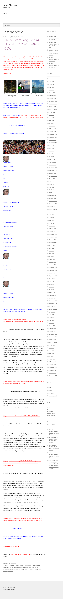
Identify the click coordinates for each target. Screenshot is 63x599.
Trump (36, 569)
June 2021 (51, 251)
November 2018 (53, 337)
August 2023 (52, 178)
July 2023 (51, 181)
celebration (13, 565)
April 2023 (51, 190)
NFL (32, 567)
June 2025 (51, 117)
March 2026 (52, 92)
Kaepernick (6, 567)
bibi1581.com (10, 5)
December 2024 (53, 134)
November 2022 (53, 204)
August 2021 (52, 245)
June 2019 (51, 317)
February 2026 (52, 95)
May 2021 (51, 253)
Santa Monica (16, 569)
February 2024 (52, 162)
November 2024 (53, 137)
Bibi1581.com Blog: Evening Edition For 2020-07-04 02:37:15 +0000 (23, 44)
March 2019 (52, 326)
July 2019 (51, 314)
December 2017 (53, 367)
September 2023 (53, 176)
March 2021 (52, 259)
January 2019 (52, 331)
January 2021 (52, 265)
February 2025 (52, 129)
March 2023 (52, 192)
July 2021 (51, 248)
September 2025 (53, 109)
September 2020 (53, 276)
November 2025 (53, 104)
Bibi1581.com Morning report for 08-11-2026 (54, 59)
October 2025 (52, 106)
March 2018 (52, 359)
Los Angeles (15, 567)
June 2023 (51, 184)
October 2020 (52, 273)
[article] (24, 236)
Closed (18, 565)
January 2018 (52, 364)
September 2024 (53, 142)
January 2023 (52, 198)
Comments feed (51, 413)
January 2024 (52, 165)
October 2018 (52, 339)
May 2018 (51, 353)
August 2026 (52, 79)
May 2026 (51, 87)
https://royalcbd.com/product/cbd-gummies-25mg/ (54, 462)
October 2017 (52, 373)
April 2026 (51, 90)
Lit (10, 567)
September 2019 (53, 309)
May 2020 (51, 287)
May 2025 (51, 120)
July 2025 (51, 115)
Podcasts (51, 393)
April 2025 (51, 123)
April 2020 (51, 289)
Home (5, 13)
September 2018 (53, 342)
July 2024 (51, 148)
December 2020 (53, 267)
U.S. (40, 569)
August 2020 (52, 278)
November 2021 (53, 237)
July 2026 (51, 81)
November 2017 (53, 370)
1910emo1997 (19, 37)
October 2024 (52, 140)
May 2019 (51, 320)
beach (7, 565)
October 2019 (52, 306)
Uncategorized (12, 563)
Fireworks (29, 565)
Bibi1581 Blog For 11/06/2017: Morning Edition (54, 456)
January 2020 (52, 298)
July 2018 (51, 348)
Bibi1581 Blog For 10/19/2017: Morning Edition (54, 440)
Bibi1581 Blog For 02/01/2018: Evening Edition (54, 467)
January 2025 (52, 131)
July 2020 (51, 281)
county (22, 565)
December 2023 (53, 167)
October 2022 (52, 206)
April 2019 (51, 323)
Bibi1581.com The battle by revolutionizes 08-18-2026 (53, 52)
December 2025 (53, 101)
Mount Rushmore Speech (24, 567)
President (36, 567)
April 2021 (51, 256)
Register (49, 408)
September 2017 (53, 375)
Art (50, 387)
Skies (22, 569)
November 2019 (53, 303)
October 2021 (52, 240)
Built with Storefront (9, 589)
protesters (6, 569)
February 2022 (52, 228)
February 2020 (52, 295)
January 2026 (52, 98)
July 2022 (51, 215)
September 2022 (53, 209)
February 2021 (52, 262)
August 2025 (52, 112)
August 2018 (52, 345)
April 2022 (51, 223)
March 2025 (52, 126)
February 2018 (52, 362)
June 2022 (51, 217)
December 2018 (53, 334)
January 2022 (52, 231)
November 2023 (53, 170)
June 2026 (51, 84)
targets (32, 569)
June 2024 (51, 151)
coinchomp (52, 445)
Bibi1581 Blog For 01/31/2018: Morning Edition (54, 433)
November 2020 (53, 270)
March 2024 (52, 159)
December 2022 (53, 201)
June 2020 (51, 284)
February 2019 (52, 328)
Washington (6, 571)
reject (10, 569)
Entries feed (50, 411)
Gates (50, 390)
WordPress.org (51, 415)
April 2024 (51, 156)
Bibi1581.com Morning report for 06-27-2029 (54, 38)
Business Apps (53, 437)
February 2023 (52, 195)
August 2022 (52, 212)
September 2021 (53, 242)
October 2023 (52, 173)
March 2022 (52, 226)
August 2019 (52, 312)
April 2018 (51, 356)
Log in (48, 409)
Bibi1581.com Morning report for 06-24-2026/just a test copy (54, 45)
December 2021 (53, 234)
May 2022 (51, 220)
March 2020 (52, 292)
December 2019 (53, 301)
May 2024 (51, 154)
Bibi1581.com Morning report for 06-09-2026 (54, 65)
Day (26, 565)
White (11, 571)
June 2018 (51, 350)
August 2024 (52, 145)
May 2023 (51, 187)
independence (36, 565)
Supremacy (27, 569)
